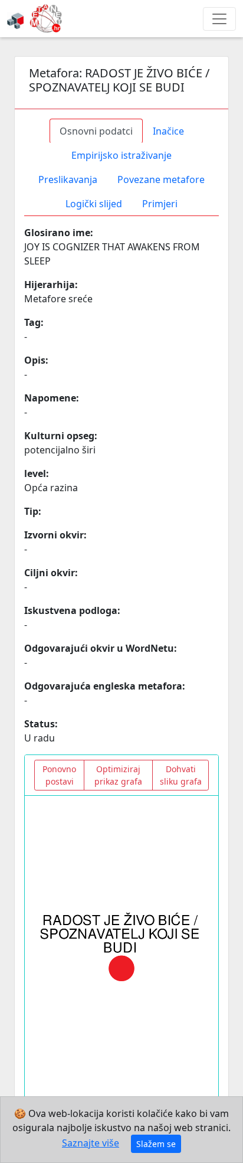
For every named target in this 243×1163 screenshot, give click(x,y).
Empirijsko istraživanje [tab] (121, 155)
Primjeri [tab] (160, 203)
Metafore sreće (58, 298)
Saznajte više (90, 1142)
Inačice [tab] (168, 131)
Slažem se (156, 1143)
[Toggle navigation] (219, 19)
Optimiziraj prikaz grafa (118, 775)
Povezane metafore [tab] (161, 179)
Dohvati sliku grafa (181, 775)
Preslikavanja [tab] (67, 179)
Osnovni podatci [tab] (96, 131)
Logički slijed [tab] (93, 203)
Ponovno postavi (59, 775)
